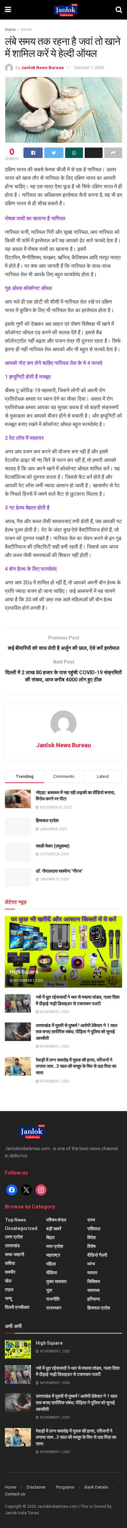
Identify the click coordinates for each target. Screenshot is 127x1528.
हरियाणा (93, 1299)
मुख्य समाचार (56, 1281)
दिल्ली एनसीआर (17, 1307)
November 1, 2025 (28, 980)
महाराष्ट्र (53, 1255)
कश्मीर (10, 1272)
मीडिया (51, 1272)
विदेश (91, 1237)
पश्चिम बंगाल (56, 1219)
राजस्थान (53, 1307)
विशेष (91, 1246)
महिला (51, 1263)
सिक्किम (93, 1281)
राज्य (91, 1219)
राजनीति (53, 1299)
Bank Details (96, 1487)
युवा (49, 1290)
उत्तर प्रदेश (14, 1236)
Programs (65, 1487)
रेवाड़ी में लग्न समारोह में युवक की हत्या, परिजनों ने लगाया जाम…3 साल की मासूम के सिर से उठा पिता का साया (76, 1066)
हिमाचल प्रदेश (47, 820)
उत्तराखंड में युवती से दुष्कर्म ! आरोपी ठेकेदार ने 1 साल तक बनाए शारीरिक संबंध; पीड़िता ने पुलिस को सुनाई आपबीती (76, 1032)
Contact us (15, 1494)
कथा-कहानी (14, 1254)
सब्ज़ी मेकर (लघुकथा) (53, 846)
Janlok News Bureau (42, 67)
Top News (15, 1219)
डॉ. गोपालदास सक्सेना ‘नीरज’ (59, 871)
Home (10, 29)
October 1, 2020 (89, 67)
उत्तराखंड (12, 1245)
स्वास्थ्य (26, 29)
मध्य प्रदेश (54, 1246)
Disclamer (36, 1487)
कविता (10, 1263)
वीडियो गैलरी (97, 1255)
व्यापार (92, 1272)
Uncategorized (21, 1228)
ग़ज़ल (9, 1289)
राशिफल (93, 1228)
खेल (8, 1280)
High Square (24, 972)
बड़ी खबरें (53, 1228)
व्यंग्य (91, 1263)
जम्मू (8, 1298)
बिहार (50, 1237)
